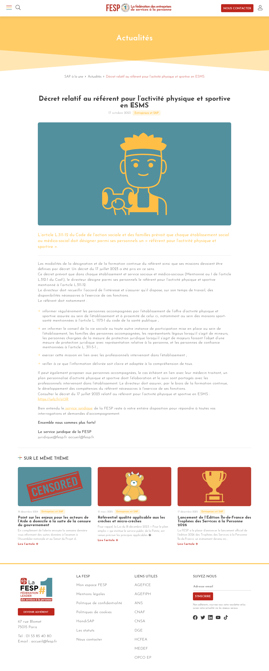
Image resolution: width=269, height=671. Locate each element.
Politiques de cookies (94, 612)
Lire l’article (26, 544)
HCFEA (140, 640)
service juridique (78, 408)
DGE (138, 631)
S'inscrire (203, 596)
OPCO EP (142, 658)
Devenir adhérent (36, 612)
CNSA (139, 621)
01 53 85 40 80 (38, 636)
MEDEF (141, 649)
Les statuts (85, 631)
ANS (138, 603)
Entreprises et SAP (146, 113)
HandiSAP (85, 621)
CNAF (139, 612)
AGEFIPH (142, 594)
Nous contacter (237, 8)
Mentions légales (90, 594)
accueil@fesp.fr (44, 641)
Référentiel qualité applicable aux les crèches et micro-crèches (131, 519)
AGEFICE (142, 585)
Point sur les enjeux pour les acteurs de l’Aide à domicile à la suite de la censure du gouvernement (54, 521)
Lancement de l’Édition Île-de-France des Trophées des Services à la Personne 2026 (214, 521)
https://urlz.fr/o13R (53, 399)
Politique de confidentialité (99, 603)
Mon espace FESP (91, 585)
